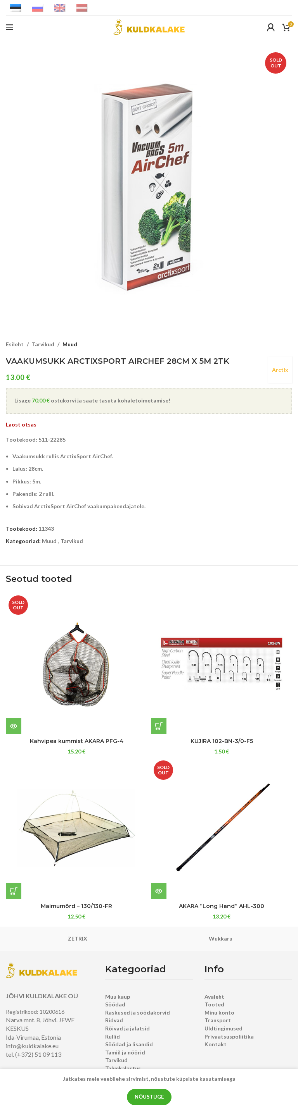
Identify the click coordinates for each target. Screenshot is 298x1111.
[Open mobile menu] (9, 27)
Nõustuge (149, 1097)
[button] (158, 726)
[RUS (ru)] (37, 7)
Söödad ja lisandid (129, 1044)
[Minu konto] (271, 27)
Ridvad (114, 1020)
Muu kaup (117, 996)
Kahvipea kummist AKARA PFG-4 (76, 741)
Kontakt (215, 1044)
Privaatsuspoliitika (229, 1036)
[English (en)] (59, 7)
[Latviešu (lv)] (82, 7)
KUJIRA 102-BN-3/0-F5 (222, 741)
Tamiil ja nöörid (125, 1052)
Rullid (112, 1036)
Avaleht (214, 996)
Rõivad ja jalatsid (127, 1028)
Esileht (15, 344)
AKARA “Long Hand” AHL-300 (221, 906)
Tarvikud (43, 344)
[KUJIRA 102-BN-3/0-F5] (221, 663)
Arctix (280, 369)
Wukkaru (220, 938)
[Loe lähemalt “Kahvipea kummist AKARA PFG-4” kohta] (13, 726)
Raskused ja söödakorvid (137, 1012)
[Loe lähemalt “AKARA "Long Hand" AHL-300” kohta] (158, 891)
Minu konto (219, 1012)
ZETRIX (77, 938)
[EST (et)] (15, 7)
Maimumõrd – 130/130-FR (76, 906)
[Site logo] (149, 26)
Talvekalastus (123, 1068)
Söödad (115, 1004)
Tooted (214, 1004)
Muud (69, 344)
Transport (217, 1020)
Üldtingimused (223, 1028)
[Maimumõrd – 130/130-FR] (76, 828)
